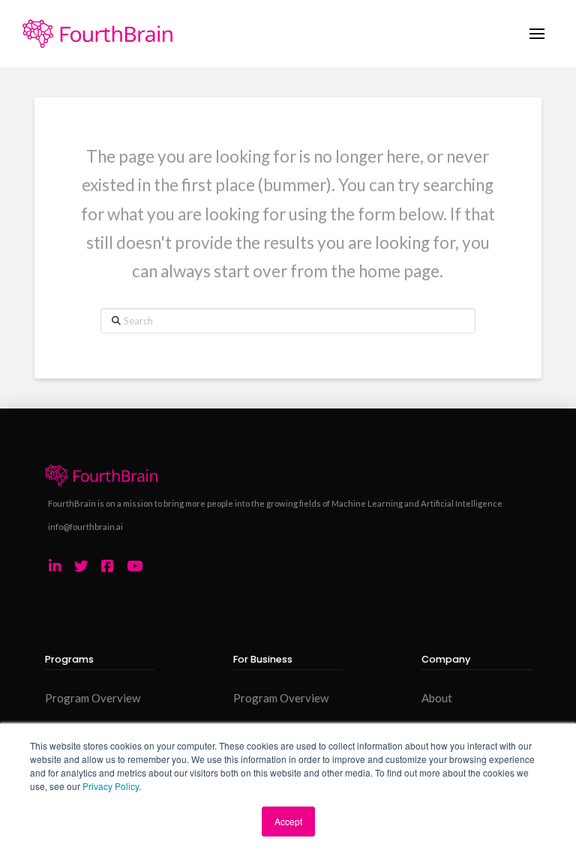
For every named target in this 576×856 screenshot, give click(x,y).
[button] (537, 34)
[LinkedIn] (54, 566)
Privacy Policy (110, 786)
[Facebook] (107, 566)
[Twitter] (81, 566)
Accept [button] (288, 821)
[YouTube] (134, 566)
